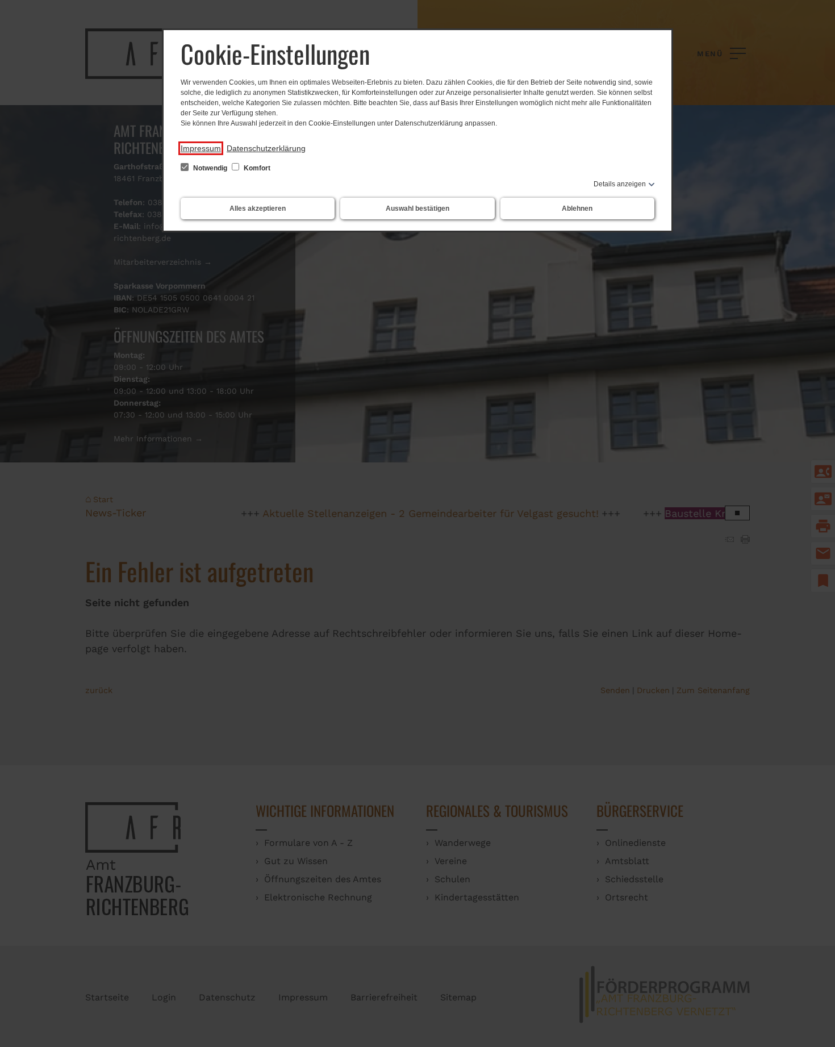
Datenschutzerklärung (266, 148)
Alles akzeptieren (257, 208)
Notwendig (210, 168)
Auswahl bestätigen (417, 208)
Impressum (201, 148)
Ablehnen (577, 208)
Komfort (256, 168)
